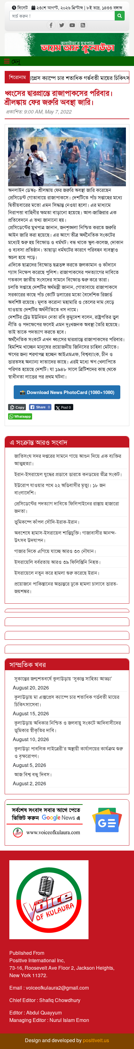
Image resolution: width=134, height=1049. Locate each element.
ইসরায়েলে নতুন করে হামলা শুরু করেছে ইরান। (56, 572)
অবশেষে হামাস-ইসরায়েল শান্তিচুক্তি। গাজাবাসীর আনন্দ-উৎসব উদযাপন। (65, 536)
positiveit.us (96, 1040)
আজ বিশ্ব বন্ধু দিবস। (33, 774)
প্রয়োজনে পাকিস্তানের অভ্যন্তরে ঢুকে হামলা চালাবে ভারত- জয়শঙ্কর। (66, 587)
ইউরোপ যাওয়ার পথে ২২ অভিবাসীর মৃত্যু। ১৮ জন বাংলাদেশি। (60, 488)
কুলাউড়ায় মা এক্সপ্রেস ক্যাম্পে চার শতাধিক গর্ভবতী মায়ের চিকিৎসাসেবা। (66, 700)
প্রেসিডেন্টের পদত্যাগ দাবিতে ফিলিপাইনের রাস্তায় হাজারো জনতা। (66, 507)
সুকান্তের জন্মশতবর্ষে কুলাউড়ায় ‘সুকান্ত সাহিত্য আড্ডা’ (63, 678)
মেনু (15, 60)
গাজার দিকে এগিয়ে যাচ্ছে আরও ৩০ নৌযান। (55, 551)
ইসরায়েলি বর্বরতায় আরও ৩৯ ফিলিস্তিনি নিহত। (57, 561)
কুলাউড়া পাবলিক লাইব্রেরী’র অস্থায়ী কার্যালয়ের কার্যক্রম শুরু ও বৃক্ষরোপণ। (68, 752)
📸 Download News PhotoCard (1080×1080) (67, 392)
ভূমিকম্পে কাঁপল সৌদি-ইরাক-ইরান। (46, 521)
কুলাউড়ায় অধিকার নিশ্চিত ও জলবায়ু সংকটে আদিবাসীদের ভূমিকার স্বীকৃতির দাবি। (67, 726)
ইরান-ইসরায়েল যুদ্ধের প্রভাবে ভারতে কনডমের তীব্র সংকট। (68, 474)
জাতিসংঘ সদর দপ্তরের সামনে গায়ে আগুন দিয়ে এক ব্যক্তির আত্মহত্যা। (67, 459)
